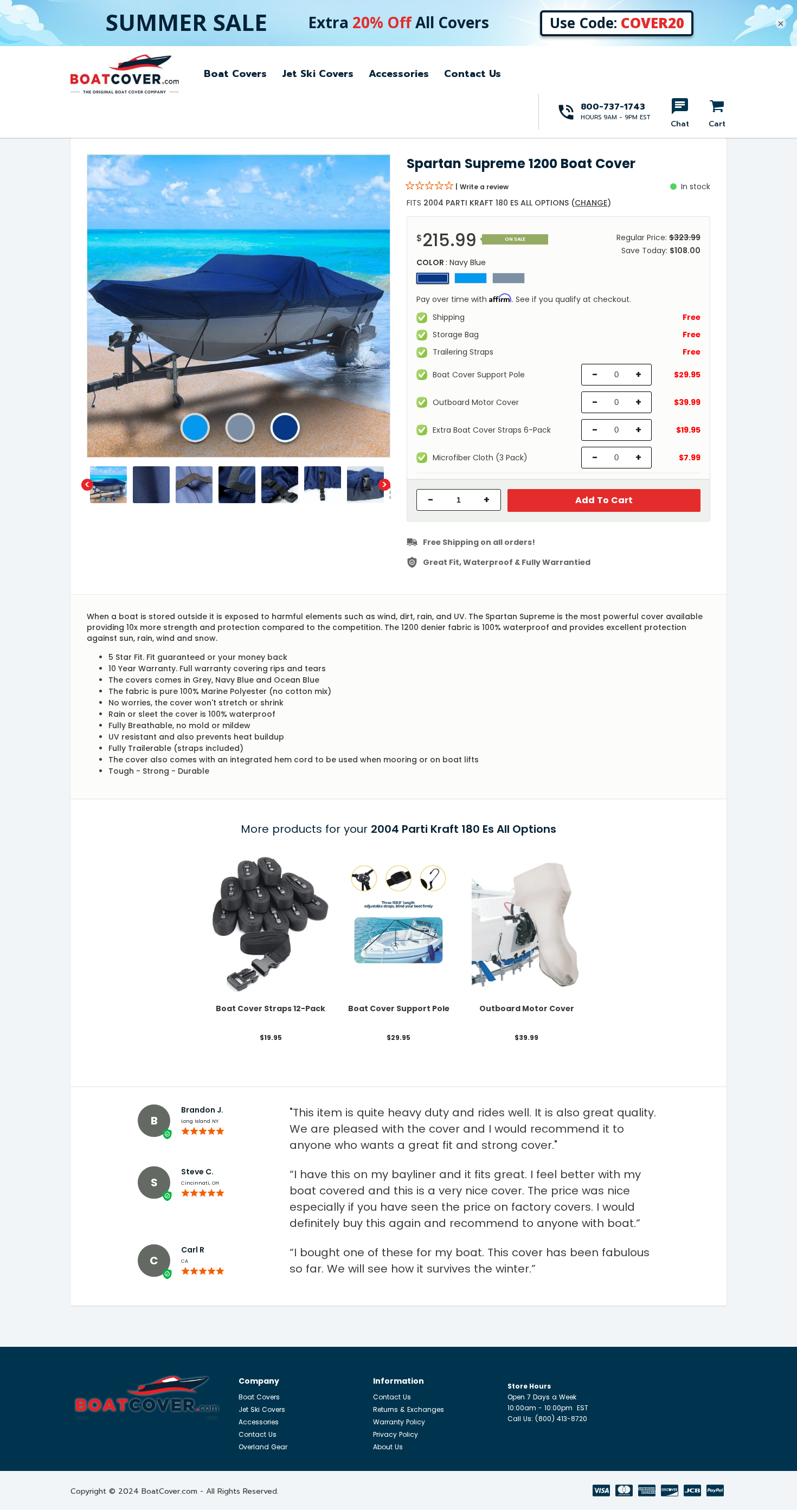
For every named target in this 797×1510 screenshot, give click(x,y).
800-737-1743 (613, 106)
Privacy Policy (395, 1434)
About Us (388, 1446)
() (591, 202)
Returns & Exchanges (408, 1409)
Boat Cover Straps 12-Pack (270, 1008)
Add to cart (604, 500)
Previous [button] (87, 485)
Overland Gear (263, 1446)
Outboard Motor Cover (526, 1008)
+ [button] (487, 499)
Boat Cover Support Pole (398, 1008)
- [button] (431, 499)
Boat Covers (235, 73)
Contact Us (472, 73)
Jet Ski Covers (317, 73)
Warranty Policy (399, 1422)
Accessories (399, 73)
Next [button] (384, 485)
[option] (238, 306)
